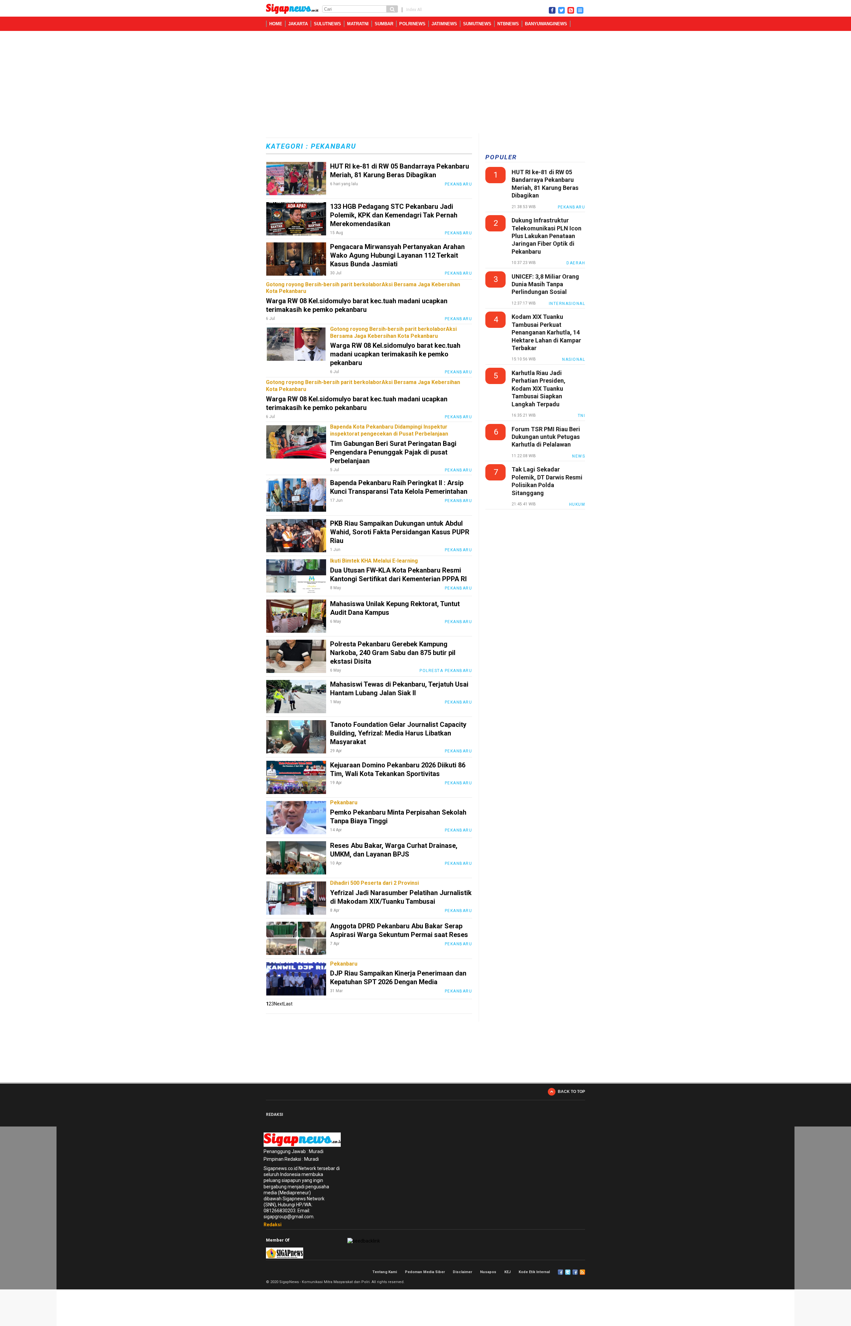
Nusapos (488, 1272)
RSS (582, 1272)
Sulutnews (327, 23)
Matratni (358, 23)
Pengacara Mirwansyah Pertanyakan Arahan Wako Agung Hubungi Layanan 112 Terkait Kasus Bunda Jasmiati (397, 255)
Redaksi (273, 1224)
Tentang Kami (384, 1272)
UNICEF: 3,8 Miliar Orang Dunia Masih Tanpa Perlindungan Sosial (545, 284)
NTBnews (508, 23)
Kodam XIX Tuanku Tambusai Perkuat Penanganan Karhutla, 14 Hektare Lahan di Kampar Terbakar (546, 332)
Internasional (567, 303)
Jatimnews (444, 23)
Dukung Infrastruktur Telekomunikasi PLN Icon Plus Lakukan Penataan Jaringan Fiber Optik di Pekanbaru (546, 236)
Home (275, 23)
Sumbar (384, 23)
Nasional (573, 359)
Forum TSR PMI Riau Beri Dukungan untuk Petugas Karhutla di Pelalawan (546, 437)
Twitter (567, 1272)
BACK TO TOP (571, 1091)
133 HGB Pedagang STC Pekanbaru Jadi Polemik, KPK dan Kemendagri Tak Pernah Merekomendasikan (393, 215)
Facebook (560, 1272)
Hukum (577, 504)
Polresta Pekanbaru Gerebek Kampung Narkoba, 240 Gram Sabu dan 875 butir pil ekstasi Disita (392, 652)
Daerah (575, 263)
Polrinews (412, 23)
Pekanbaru (458, 184)
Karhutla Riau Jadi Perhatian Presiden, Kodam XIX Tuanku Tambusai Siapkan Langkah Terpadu (538, 388)
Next (279, 1003)
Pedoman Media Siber (425, 1272)
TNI (581, 415)
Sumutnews (477, 23)
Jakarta (298, 23)
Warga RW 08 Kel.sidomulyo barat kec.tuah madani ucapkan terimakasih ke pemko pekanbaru (395, 354)
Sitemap (575, 1272)
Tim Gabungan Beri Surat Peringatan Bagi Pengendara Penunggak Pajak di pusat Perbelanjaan (393, 452)
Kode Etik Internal (534, 1272)
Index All (414, 9)
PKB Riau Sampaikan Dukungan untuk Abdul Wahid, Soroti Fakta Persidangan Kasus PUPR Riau (399, 532)
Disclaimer (462, 1272)
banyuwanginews (546, 23)
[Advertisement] (425, 83)
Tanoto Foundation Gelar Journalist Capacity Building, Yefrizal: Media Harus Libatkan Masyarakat (398, 733)
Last (288, 1003)
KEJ (507, 1272)
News (578, 456)
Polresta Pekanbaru (446, 670)
